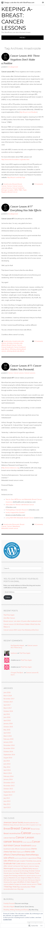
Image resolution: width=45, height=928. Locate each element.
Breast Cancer (11, 345)
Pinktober (31, 873)
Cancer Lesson (18, 186)
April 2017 (7, 705)
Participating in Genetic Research (17, 510)
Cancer (9, 186)
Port (10, 875)
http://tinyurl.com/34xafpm (28, 112)
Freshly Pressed (9, 903)
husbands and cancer (32, 863)
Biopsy (12, 825)
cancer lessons (6, 188)
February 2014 (8, 776)
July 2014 (7, 761)
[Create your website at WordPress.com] (22, 2)
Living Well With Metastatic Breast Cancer (20, 518)
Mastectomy (27, 868)
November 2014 (9, 748)
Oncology (25, 871)
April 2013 (7, 807)
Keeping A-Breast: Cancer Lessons (17, 18)
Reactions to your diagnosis (18, 878)
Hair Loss (16, 863)
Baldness (7, 825)
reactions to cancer (24, 875)
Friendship (29, 861)
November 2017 (9, 699)
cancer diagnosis (36, 833)
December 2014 (9, 745)
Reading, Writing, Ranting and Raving (16, 910)
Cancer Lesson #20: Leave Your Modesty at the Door (21, 630)
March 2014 (8, 773)
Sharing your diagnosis (34, 880)
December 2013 (9, 782)
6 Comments (39, 341)
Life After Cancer (9, 618)
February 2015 (8, 739)
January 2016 (8, 723)
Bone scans (23, 825)
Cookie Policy (7, 919)
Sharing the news (23, 880)
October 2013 (8, 789)
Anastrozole (7, 184)
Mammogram (9, 868)
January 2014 (8, 779)
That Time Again (9, 615)
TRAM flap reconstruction (21, 887)
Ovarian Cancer (34, 871)
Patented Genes (8, 873)
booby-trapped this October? (15, 512)
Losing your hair (18, 866)
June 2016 (7, 717)
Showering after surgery (10, 882)
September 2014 (9, 754)
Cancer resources (27, 842)
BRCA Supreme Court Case (33, 825)
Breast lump (35, 829)
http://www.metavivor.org (10, 468)
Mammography (18, 868)
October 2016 (8, 711)
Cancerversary (25, 849)
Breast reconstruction (12, 833)
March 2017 (8, 708)
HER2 (16, 190)
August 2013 (8, 795)
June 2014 (7, 764)
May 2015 (7, 730)
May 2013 (7, 804)
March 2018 (8, 695)
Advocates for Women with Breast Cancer (20, 504)
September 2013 (9, 792)
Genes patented (37, 861)
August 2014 (8, 757)
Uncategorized (13, 67)
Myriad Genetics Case (9, 871)
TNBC (20, 190)
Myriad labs (19, 871)
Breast (14, 184)
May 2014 (7, 767)
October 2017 (8, 702)
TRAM (39, 884)
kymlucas (14, 653)
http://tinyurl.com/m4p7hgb (16, 177)
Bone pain (15, 524)
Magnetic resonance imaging (31, 866)
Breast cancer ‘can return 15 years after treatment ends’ (22, 621)
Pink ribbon (24, 873)
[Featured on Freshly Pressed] (12, 558)
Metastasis (16, 526)
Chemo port (20, 852)
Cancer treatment (18, 188)
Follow (8, 597)
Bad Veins (35, 822)
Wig (18, 889)
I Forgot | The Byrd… (17, 672)
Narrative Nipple (9, 906)
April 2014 (7, 770)
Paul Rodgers (15, 873)
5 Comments (39, 184)
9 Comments (39, 524)
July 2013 (7, 798)
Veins (15, 889)
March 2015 (8, 736)
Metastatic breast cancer (9, 528)
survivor (34, 884)
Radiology (15, 875)
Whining (13, 349)
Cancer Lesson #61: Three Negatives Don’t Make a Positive (20, 59)
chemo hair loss (10, 852)
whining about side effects (15, 351)
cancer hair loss (9, 838)
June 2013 (7, 801)
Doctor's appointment (29, 858)
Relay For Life (32, 878)
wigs (22, 889)
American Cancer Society (14, 822)
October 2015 (8, 727)
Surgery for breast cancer (22, 884)
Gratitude (8, 863)
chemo (34, 848)
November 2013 (9, 785)
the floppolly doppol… (18, 645)
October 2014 (8, 751)
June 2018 (7, 692)
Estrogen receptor (7, 190)
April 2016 (7, 720)
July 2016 (7, 714)
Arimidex (10, 343)
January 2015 (8, 742)
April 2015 (7, 733)
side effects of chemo (24, 882)
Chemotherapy (17, 854)
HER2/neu (23, 863)
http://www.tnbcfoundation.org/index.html (15, 159)
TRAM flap (8, 887)
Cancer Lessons (29, 373)
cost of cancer (18, 858)
